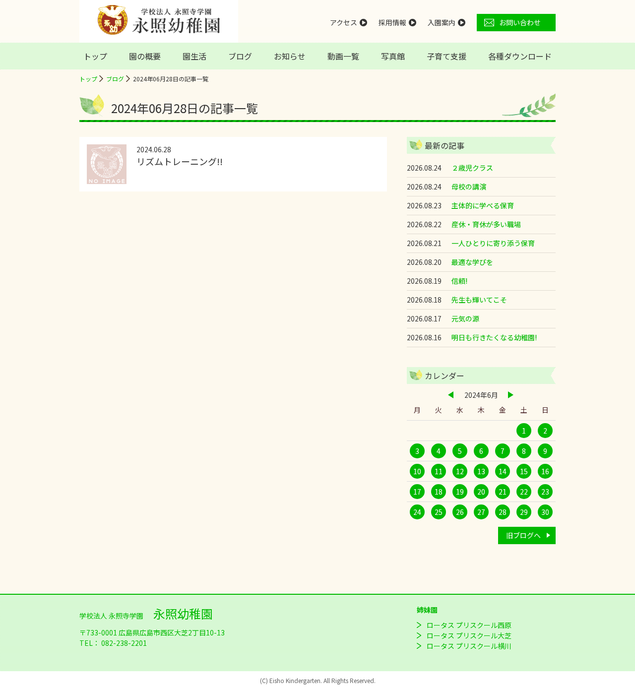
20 (481, 492)
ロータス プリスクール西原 (469, 625)
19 (460, 492)
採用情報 (392, 22)
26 (460, 512)
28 (503, 512)
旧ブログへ (523, 535)
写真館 (393, 56)
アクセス (343, 22)
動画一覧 (343, 56)
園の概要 (145, 56)
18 (439, 492)
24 (417, 512)
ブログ (240, 56)
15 (524, 471)
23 (545, 492)
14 (503, 471)
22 (524, 492)
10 (417, 471)
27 (481, 512)
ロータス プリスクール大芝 (469, 635)
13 (481, 471)
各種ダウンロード (520, 56)
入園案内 (441, 22)
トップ (95, 56)
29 (524, 512)
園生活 (194, 56)
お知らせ (290, 56)
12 (460, 471)
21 (503, 492)
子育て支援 (446, 56)
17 (417, 492)
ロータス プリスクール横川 (469, 646)
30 (545, 512)
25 (439, 512)
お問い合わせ (520, 22)
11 (439, 471)
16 (545, 471)
